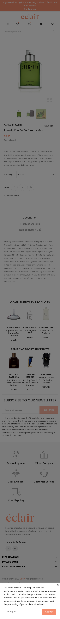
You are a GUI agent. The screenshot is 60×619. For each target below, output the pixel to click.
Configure (11, 611)
